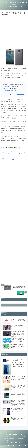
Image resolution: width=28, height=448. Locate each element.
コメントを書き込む (14, 304)
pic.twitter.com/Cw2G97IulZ (9, 90)
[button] (25, 242)
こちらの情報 (7, 104)
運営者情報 (20, 438)
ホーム (7, 436)
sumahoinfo (11, 159)
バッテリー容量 (10, 147)
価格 (16, 147)
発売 (19, 147)
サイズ (4, 147)
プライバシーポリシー (20, 436)
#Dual (4, 84)
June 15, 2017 (20, 94)
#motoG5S (5, 88)
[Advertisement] (14, 31)
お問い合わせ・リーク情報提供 (7, 439)
